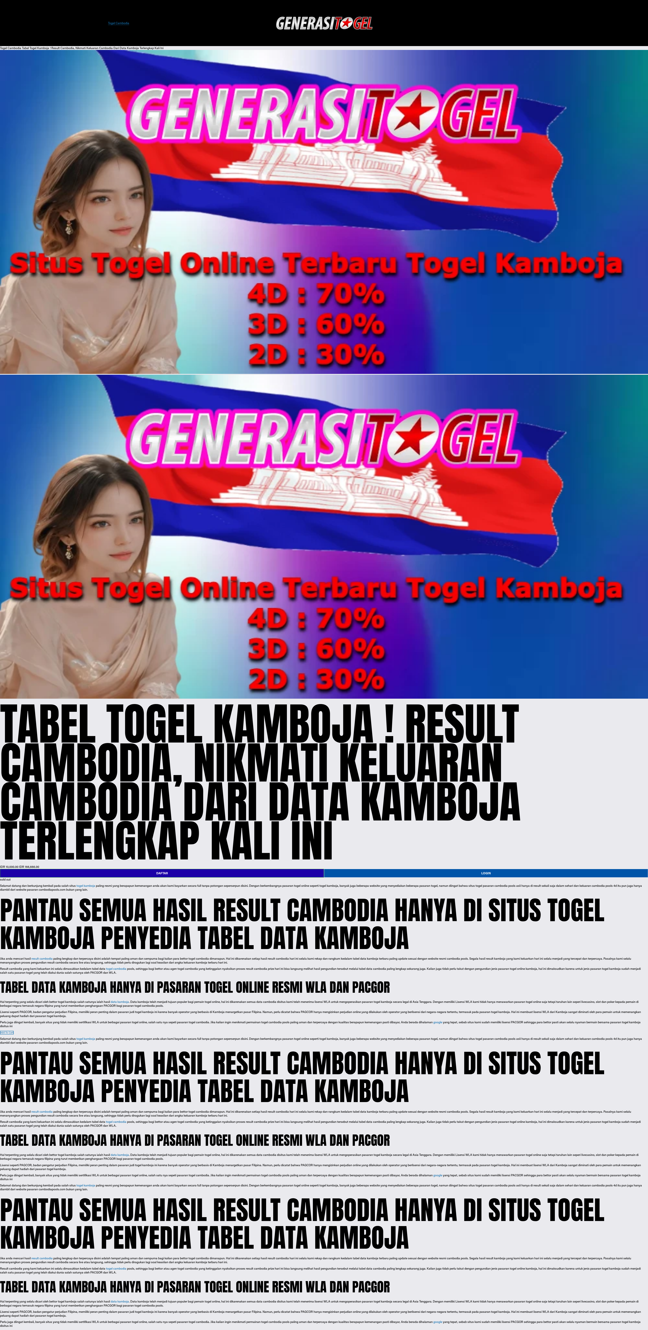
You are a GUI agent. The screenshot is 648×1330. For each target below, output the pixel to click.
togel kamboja (85, 886)
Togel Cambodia (118, 23)
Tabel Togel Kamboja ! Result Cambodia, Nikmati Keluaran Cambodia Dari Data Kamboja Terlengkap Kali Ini (93, 48)
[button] (7, 1032)
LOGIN (486, 873)
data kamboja (120, 1002)
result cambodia (42, 958)
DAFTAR (162, 873)
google (437, 1022)
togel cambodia (116, 969)
